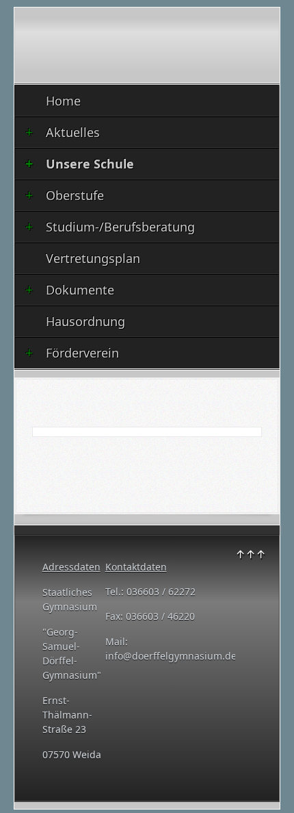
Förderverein (82, 353)
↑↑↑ (250, 554)
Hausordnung (85, 321)
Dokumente (80, 290)
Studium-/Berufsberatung (120, 226)
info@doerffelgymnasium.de (171, 655)
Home (63, 100)
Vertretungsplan (93, 258)
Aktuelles (73, 132)
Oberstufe (75, 195)
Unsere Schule (90, 163)
